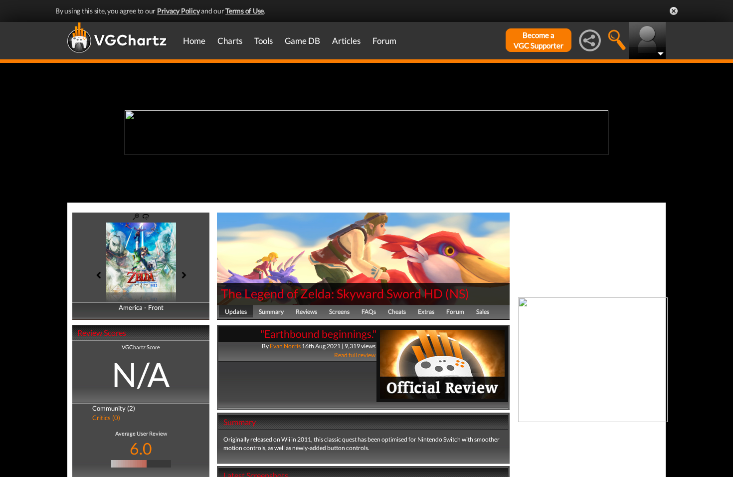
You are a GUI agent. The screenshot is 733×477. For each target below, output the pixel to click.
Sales (482, 311)
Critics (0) (106, 418)
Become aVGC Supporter (538, 40)
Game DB (302, 40)
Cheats (397, 311)
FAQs (369, 311)
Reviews (306, 311)
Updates (236, 311)
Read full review (354, 355)
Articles (346, 40)
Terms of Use (244, 10)
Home (194, 40)
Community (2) (113, 408)
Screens (339, 311)
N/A (141, 374)
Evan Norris (285, 346)
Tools (263, 40)
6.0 (141, 448)
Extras (426, 311)
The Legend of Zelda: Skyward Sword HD (332, 293)
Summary (271, 311)
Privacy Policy (178, 10)
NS (457, 293)
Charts (229, 40)
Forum (384, 40)
